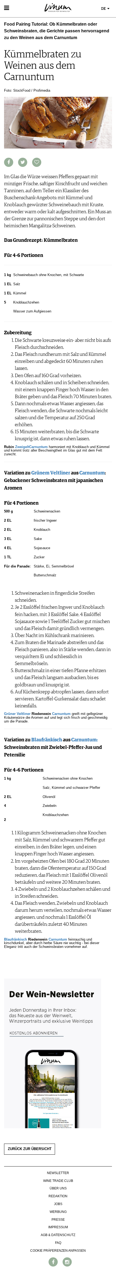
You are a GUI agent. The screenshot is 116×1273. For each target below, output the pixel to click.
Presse (58, 1220)
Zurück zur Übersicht (30, 1149)
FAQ (58, 1243)
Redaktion (58, 1196)
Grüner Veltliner (17, 714)
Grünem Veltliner (50, 473)
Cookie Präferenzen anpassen (58, 1251)
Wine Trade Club (58, 1181)
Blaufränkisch (46, 740)
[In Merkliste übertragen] (36, 162)
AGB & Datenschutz (58, 1235)
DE (104, 9)
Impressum (58, 1227)
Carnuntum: (84, 740)
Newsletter (58, 1173)
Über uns (58, 1188)
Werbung (58, 1212)
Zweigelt (22, 447)
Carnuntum (38, 447)
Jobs (58, 1204)
